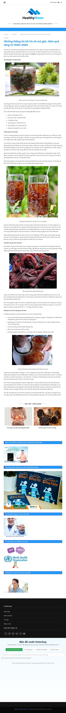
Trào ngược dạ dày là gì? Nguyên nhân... (18, 428)
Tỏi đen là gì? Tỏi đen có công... (47, 428)
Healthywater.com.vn (24, 709)
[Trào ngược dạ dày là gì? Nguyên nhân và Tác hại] (18, 416)
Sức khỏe (14, 34)
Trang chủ (6, 34)
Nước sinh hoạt (8, 615)
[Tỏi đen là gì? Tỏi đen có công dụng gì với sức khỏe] (47, 416)
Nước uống (7, 611)
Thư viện (6, 619)
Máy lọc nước (7, 624)
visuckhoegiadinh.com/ (33, 710)
